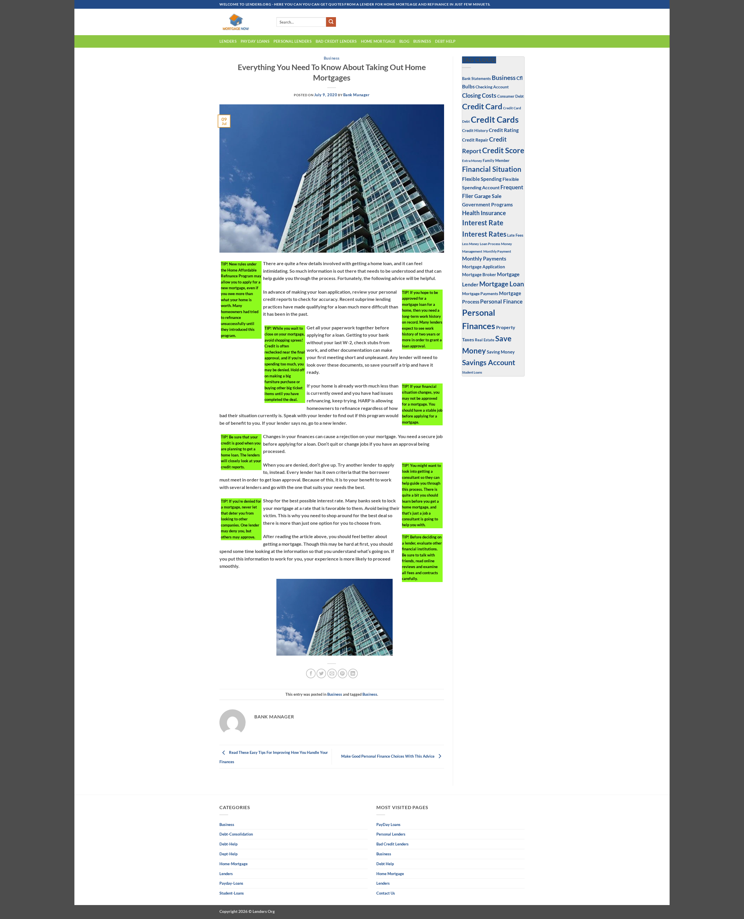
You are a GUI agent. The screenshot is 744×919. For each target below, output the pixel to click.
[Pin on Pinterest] (342, 673)
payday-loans (231, 883)
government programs (487, 204)
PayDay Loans (255, 41)
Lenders (228, 41)
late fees (515, 235)
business (422, 41)
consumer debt (510, 96)
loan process (490, 244)
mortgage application (483, 266)
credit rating (504, 130)
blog (404, 41)
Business (332, 58)
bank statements (476, 78)
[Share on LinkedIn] (353, 673)
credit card (482, 106)
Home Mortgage (378, 41)
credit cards (495, 119)
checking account (492, 86)
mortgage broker (479, 274)
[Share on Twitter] (321, 673)
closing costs (479, 95)
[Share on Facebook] (311, 673)
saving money (501, 351)
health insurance (484, 213)
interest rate (482, 223)
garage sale (488, 196)
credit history (475, 130)
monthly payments (484, 258)
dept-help (228, 854)
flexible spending (482, 179)
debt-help (228, 844)
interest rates (484, 234)
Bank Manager (356, 94)
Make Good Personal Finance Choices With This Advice (388, 756)
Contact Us (385, 893)
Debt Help (445, 41)
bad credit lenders (336, 41)
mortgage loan (501, 284)
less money (470, 244)
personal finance (501, 301)
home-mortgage (233, 863)
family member (496, 160)
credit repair (475, 139)
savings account (488, 362)
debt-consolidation (236, 834)
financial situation (491, 169)
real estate (484, 340)
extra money (472, 160)
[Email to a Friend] (332, 673)
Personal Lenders (292, 41)
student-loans (231, 893)
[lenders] (243, 22)
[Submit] (331, 22)
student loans (472, 372)
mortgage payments (480, 293)
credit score (503, 150)
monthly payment (497, 251)
